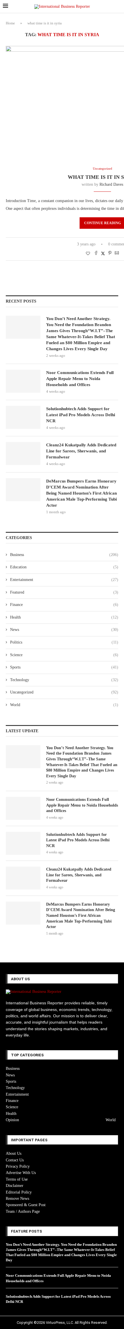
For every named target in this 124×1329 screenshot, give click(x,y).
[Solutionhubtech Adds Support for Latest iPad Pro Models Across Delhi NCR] (23, 417)
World (64, 705)
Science (64, 655)
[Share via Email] (117, 253)
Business (64, 555)
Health (64, 617)
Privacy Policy (18, 1166)
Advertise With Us (21, 1173)
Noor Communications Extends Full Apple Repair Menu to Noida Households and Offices (80, 378)
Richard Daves (111, 184)
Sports (64, 667)
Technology (64, 680)
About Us (13, 1153)
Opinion (12, 1120)
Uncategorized (64, 692)
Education (64, 567)
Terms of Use (17, 1179)
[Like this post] (88, 253)
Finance (64, 604)
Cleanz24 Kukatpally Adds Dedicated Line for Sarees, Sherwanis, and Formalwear (81, 451)
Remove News (17, 1198)
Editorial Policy (19, 1192)
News (64, 629)
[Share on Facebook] (96, 253)
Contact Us (15, 1160)
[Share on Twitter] (103, 253)
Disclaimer (14, 1185)
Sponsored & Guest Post (26, 1205)
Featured (64, 592)
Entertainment (64, 580)
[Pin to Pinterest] (110, 253)
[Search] (118, 6)
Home (10, 23)
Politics (64, 642)
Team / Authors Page (23, 1211)
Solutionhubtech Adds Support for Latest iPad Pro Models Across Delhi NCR (80, 414)
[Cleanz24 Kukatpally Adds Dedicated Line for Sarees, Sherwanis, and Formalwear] (23, 453)
